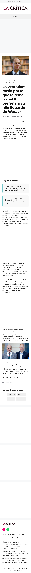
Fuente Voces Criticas (10, 377)
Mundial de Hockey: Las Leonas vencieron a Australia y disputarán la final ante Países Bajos (15, 553)
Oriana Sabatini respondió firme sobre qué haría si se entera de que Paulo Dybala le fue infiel (15, 188)
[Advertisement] (15, 35)
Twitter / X (21, 394)
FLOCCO (17, 568)
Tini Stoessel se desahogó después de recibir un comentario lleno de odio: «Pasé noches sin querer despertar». (15, 201)
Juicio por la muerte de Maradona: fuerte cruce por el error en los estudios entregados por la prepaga (15, 560)
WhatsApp (21, 399)
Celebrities (8, 382)
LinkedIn (11, 399)
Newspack (9, 570)
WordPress (17, 570)
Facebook (11, 394)
